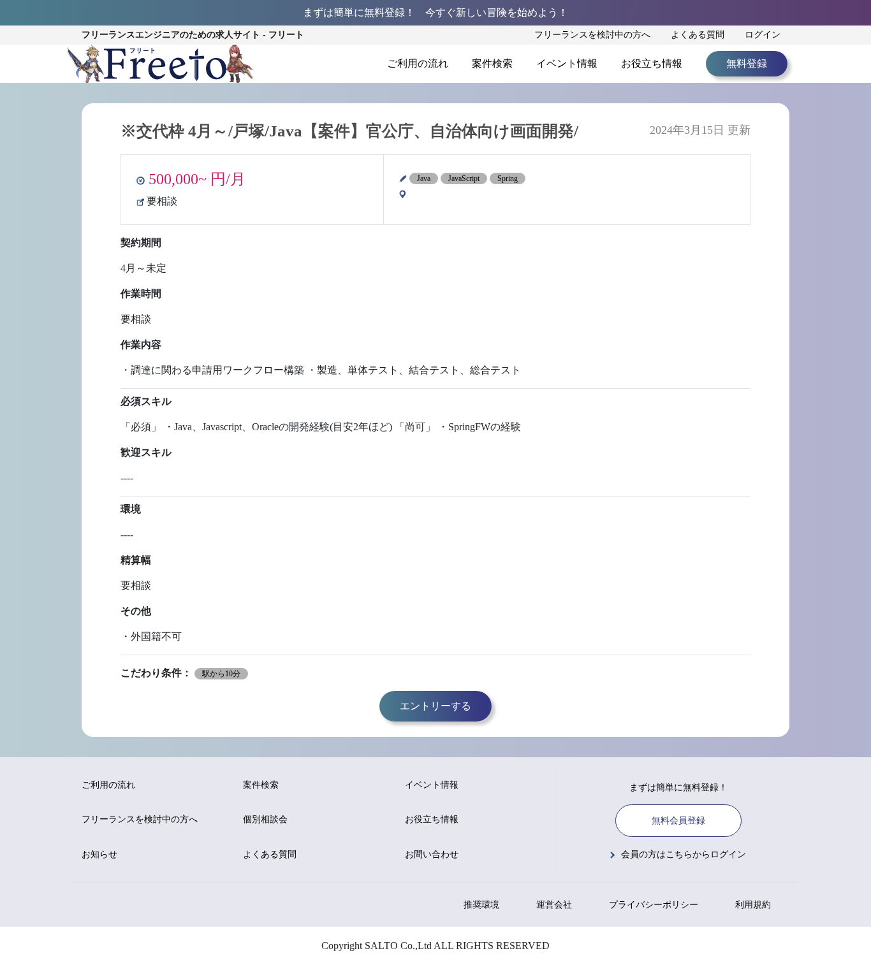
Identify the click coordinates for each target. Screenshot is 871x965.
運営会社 (554, 905)
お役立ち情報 (651, 63)
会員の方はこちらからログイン (683, 854)
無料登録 (746, 63)
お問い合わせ (431, 854)
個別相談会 (265, 819)
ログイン (762, 35)
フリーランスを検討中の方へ (592, 35)
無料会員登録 (678, 820)
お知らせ (99, 854)
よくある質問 (697, 35)
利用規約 (753, 905)
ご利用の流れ (417, 63)
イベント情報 (566, 63)
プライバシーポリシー (653, 905)
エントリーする (435, 705)
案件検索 (492, 63)
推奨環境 (481, 905)
